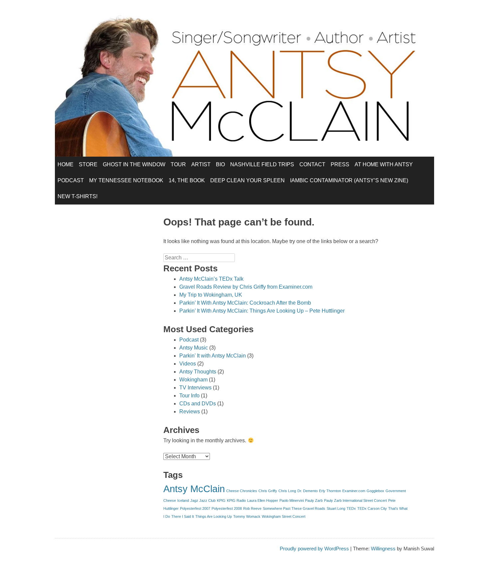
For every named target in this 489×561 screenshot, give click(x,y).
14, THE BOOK (187, 180)
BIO (220, 164)
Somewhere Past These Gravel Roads (294, 508)
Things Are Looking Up (213, 516)
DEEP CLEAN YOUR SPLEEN (247, 180)
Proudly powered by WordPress (314, 548)
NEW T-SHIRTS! (77, 196)
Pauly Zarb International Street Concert (355, 500)
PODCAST (71, 180)
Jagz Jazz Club (203, 500)
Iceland (183, 500)
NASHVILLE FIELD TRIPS (262, 164)
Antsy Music (193, 348)
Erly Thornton (330, 491)
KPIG (221, 500)
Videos (187, 363)
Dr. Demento (307, 491)
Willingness (383, 548)
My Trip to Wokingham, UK (210, 295)
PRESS (340, 164)
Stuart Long (336, 508)
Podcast (189, 340)
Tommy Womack (246, 516)
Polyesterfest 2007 (195, 508)
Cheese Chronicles (241, 491)
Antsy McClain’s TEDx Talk (211, 279)
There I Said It (182, 516)
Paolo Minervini (291, 500)
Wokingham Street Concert (283, 516)
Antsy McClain (194, 488)
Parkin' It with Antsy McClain (212, 355)
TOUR (178, 164)
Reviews (189, 411)
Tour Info (189, 395)
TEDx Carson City (372, 508)
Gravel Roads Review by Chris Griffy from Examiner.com (245, 287)
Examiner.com (353, 491)
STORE (88, 164)
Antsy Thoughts (197, 371)
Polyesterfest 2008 (227, 508)
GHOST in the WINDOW (134, 164)
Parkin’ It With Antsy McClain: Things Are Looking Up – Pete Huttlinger (262, 311)
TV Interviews (195, 387)
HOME (66, 164)
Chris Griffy (267, 491)
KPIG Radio (236, 500)
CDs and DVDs (197, 403)
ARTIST (201, 164)
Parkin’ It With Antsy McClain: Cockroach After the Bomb (245, 303)
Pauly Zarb (314, 500)
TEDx (351, 508)
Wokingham (193, 379)
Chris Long (287, 491)
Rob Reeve (252, 508)
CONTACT (312, 164)
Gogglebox (375, 491)
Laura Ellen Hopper (262, 500)
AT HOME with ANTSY (384, 164)
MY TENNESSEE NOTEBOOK (126, 180)
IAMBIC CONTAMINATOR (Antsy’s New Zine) (349, 180)
